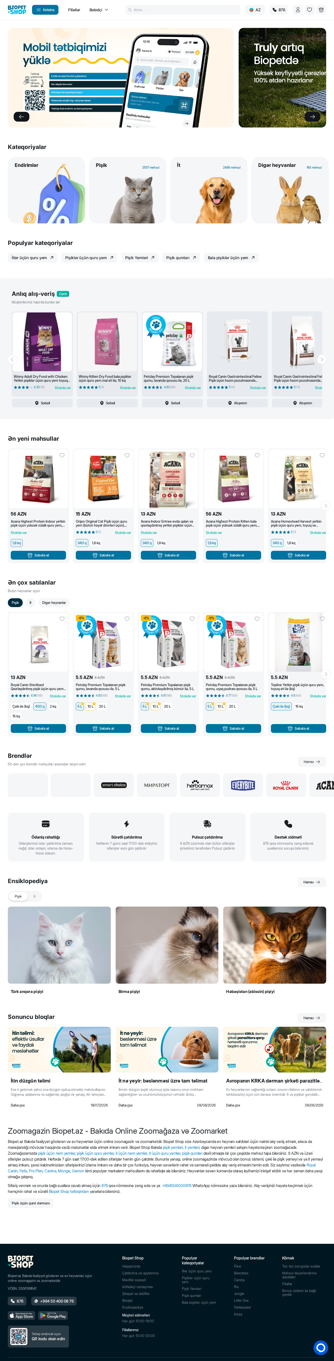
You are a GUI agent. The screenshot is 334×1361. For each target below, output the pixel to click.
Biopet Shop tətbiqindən (69, 1191)
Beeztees (241, 1273)
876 (104, 1185)
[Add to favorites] (62, 455)
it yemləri (192, 1147)
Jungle (239, 1294)
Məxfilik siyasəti (134, 1280)
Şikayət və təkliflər (136, 1294)
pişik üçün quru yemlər (95, 1153)
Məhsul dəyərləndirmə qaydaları (299, 1275)
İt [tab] (34, 896)
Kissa (238, 1314)
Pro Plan (36, 1170)
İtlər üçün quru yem (197, 1271)
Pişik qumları (191, 1296)
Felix (23, 1170)
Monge (64, 1170)
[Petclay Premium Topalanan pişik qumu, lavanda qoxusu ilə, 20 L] (172, 341)
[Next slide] (312, 117)
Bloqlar (127, 1301)
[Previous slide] (21, 117)
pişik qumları (192, 1153)
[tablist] (25, 896)
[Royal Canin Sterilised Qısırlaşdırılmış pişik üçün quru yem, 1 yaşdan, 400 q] (38, 642)
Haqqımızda (131, 1266)
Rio (236, 1287)
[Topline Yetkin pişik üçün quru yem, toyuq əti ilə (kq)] (298, 642)
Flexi (237, 1266)
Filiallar (287, 1284)
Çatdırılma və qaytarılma (140, 1273)
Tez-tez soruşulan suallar (301, 1266)
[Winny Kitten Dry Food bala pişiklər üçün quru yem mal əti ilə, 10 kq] (107, 341)
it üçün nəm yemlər (131, 1153)
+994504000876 (176, 1185)
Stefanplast (242, 1307)
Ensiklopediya (132, 1307)
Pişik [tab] (18, 896)
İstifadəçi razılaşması (137, 1287)
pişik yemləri (173, 1147)
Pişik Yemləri (191, 1289)
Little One (241, 1301)
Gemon (78, 1170)
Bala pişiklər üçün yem (199, 1302)
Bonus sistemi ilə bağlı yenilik (299, 1293)
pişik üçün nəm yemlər (56, 1153)
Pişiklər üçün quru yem (196, 1280)
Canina (50, 1170)
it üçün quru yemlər (164, 1153)
